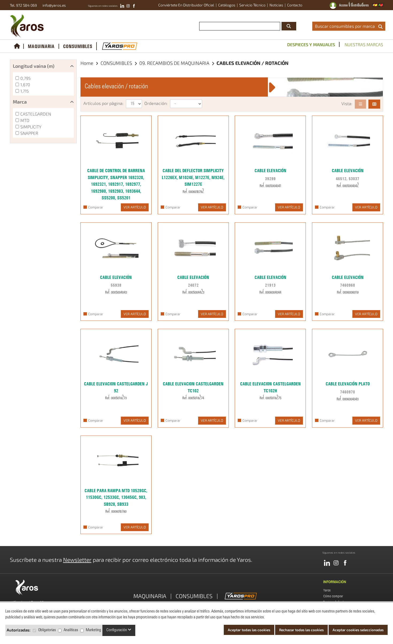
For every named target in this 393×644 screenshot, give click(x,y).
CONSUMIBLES (77, 46)
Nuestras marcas (364, 44)
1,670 (25, 84)
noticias (276, 5)
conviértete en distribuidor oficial (186, 5)
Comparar (95, 207)
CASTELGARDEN (35, 113)
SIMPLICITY (30, 126)
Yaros (327, 590)
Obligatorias (47, 630)
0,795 (25, 78)
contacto (294, 5)
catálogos (226, 5)
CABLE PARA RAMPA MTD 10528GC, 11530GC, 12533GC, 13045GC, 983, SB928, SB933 (115, 497)
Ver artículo (135, 207)
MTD (24, 120)
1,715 (24, 90)
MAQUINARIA (41, 46)
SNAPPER (29, 133)
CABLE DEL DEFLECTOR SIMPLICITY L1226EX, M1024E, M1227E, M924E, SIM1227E (193, 177)
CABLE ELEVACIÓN (270, 170)
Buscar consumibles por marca (346, 26)
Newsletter (77, 559)
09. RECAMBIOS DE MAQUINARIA (174, 63)
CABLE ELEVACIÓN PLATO (348, 383)
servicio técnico (252, 5)
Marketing (93, 630)
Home (86, 63)
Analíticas (71, 630)
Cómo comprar (333, 596)
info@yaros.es (53, 5)
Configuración (117, 630)
